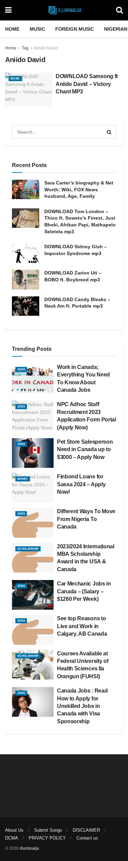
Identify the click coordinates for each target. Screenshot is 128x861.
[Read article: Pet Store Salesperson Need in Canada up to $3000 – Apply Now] (33, 453)
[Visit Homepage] (64, 10)
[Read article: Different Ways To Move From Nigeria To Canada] (33, 522)
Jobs (21, 369)
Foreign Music (74, 29)
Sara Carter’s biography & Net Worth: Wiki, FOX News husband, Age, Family (78, 189)
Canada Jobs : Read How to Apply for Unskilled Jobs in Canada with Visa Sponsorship (82, 706)
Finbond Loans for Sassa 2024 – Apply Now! (81, 484)
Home (12, 29)
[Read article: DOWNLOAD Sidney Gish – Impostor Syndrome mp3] (25, 253)
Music (37, 29)
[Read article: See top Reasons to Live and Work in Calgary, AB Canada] (33, 629)
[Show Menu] (8, 10)
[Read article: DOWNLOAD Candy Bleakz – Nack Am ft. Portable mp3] (25, 306)
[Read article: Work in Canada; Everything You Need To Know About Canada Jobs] (33, 378)
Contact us (87, 838)
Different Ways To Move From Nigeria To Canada (86, 519)
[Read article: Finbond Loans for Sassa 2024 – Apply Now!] (33, 488)
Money (22, 478)
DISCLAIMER (86, 830)
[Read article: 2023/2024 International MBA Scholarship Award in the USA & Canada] (33, 558)
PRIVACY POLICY (47, 838)
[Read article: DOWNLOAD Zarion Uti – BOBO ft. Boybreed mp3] (25, 279)
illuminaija (29, 848)
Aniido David (46, 48)
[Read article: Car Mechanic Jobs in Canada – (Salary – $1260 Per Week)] (33, 595)
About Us (14, 830)
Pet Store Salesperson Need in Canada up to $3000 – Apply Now (85, 449)
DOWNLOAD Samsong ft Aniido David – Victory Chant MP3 (87, 83)
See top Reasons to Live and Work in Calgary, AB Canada (82, 626)
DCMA (11, 838)
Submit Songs (48, 830)
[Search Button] (119, 10)
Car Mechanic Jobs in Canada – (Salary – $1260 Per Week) (84, 591)
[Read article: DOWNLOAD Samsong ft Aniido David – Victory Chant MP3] (28, 89)
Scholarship (28, 548)
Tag (25, 48)
